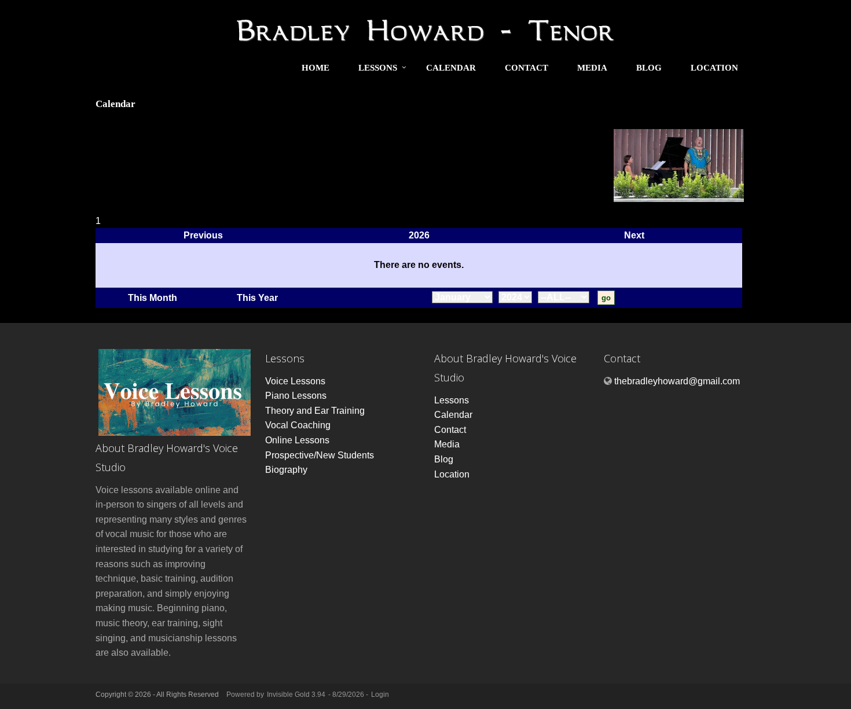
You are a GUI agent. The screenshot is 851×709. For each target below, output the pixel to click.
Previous (203, 235)
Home (315, 67)
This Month (152, 298)
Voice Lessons (295, 381)
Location (714, 67)
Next (634, 235)
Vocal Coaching (298, 425)
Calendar (451, 67)
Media (592, 67)
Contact (526, 67)
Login (380, 694)
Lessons (377, 67)
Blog (649, 67)
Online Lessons (297, 440)
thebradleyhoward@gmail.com (677, 381)
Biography (286, 470)
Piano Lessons (296, 396)
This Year (257, 298)
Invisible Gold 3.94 (297, 694)
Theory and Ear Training (315, 411)
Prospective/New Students (319, 455)
